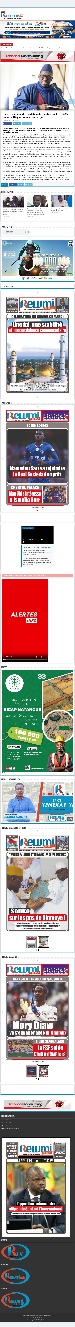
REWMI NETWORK (46, 1307)
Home (3, 48)
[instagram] (41, 1309)
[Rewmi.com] (12, 14)
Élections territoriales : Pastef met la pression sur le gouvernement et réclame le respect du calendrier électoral (13, 211)
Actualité (8, 48)
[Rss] (33, 1309)
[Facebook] (35, 1309)
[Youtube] (39, 1309)
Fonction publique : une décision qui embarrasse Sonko (61, 209)
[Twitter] (37, 1309)
